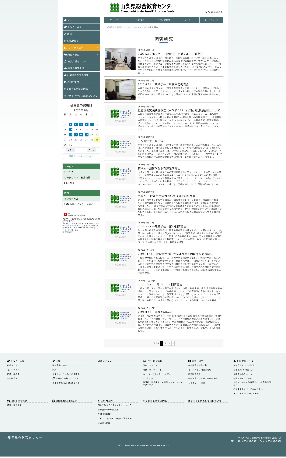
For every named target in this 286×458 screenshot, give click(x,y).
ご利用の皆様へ (105, 414)
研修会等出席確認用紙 (76, 88)
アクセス (140, 20)
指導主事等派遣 (75, 68)
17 (70, 134)
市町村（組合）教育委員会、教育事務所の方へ (253, 383)
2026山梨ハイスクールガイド (80, 204)
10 (70, 129)
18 (75, 134)
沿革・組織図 (13, 374)
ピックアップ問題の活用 (199, 370)
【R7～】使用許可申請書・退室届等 (115, 418)
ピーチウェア (71, 172)
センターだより (72, 198)
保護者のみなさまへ (242, 374)
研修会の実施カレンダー (67, 378)
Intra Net (69, 183)
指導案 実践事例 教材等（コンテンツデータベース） (163, 383)
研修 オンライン (151, 365)
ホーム (71, 20)
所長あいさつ (13, 365)
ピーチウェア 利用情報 (77, 177)
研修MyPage (71, 41)
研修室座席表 (104, 423)
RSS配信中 (69, 232)
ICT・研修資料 (75, 47)
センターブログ (211, 20)
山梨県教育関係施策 (77, 75)
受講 (54, 370)
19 (81, 134)
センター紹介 (74, 27)
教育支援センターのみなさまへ (248, 389)
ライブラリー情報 (196, 383)
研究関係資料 (194, 374)
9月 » (92, 150)
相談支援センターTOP (244, 365)
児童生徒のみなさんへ (243, 370)
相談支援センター (77, 61)
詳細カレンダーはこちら (81, 156)
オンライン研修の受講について (80, 95)
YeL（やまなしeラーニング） (157, 374)
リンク (188, 20)
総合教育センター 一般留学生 (202, 378)
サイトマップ (116, 20)
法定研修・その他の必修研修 (66, 374)
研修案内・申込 (59, 365)
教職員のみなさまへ (242, 378)
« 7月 (70, 150)
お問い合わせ (164, 20)
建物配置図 (12, 378)
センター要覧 (13, 370)
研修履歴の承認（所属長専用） (67, 383)
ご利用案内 (72, 82)
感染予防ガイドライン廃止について (114, 405)
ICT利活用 (148, 378)
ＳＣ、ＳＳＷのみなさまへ (245, 393)
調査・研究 (73, 54)
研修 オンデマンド (152, 370)
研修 (69, 34)
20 (86, 134)
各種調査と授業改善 (197, 365)
